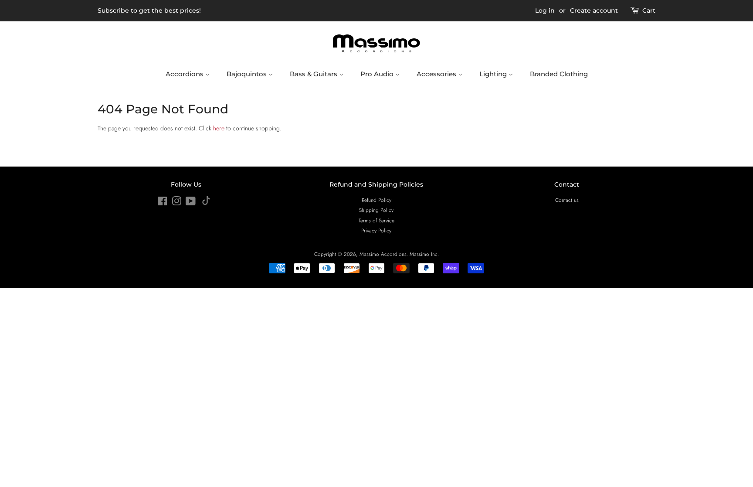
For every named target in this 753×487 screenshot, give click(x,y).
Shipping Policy (376, 210)
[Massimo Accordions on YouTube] (191, 203)
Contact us (567, 200)
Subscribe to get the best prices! (149, 10)
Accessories (437, 74)
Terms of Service (376, 220)
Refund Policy (376, 200)
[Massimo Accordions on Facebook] (162, 203)
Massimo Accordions (383, 254)
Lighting (494, 74)
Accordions (185, 74)
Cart (648, 10)
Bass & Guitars (314, 74)
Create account (594, 10)
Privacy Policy (376, 230)
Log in (545, 10)
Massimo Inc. (424, 254)
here (218, 128)
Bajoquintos (247, 74)
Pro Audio (377, 74)
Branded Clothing (559, 74)
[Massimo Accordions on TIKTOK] (206, 203)
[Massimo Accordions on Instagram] (176, 203)
